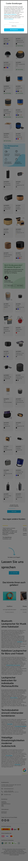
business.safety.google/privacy (10, 14)
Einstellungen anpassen (14, 22)
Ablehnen (14, 26)
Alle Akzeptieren (14, 29)
